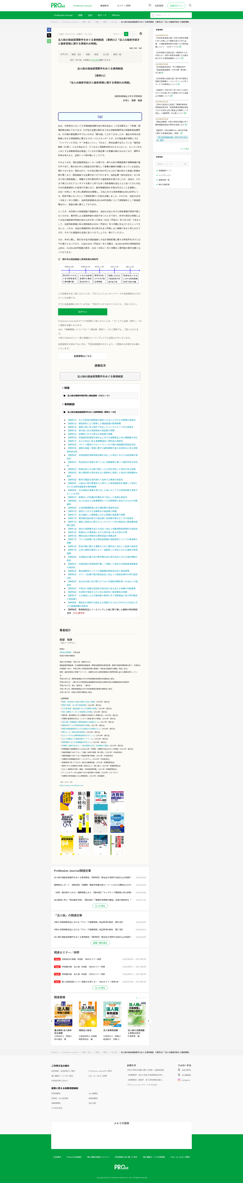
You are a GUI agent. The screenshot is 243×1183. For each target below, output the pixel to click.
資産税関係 (93, 1098)
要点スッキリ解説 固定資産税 (73, 732)
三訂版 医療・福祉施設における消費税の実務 (79, 708)
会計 (90, 15)
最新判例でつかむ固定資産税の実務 (75, 725)
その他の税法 (56, 1108)
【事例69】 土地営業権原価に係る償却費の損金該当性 (93, 507)
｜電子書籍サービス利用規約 (153, 1157)
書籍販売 (104, 5)
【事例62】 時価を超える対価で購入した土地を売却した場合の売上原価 (101, 469)
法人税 (114, 21)
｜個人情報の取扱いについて (97, 1157)
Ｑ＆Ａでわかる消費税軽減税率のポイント (78, 735)
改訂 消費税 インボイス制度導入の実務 (77, 712)
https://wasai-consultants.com (71, 785)
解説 (105, 21)
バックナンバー (165, 175)
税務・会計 (86, 21)
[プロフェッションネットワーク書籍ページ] (83, 854)
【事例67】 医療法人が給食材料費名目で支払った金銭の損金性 (97, 497)
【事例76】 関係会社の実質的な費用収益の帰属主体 (92, 535)
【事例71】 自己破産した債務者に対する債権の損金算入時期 (96, 514)
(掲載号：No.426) (84, 34)
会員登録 (159, 5)
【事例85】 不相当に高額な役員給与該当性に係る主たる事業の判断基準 (101, 588)
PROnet (54, 21)
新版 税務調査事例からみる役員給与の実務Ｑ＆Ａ (81, 728)
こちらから (94, 60)
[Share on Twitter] (49, 36)
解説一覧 (117, 54)
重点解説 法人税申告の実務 (63, 1031)
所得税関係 (55, 1093)
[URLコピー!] (49, 42)
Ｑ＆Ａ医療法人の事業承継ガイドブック (77, 739)
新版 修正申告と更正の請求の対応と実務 (78, 701)
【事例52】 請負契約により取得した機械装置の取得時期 (94, 423)
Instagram (186, 1080)
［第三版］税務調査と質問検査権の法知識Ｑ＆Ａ (80, 722)
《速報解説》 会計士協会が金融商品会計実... (145, 1074)
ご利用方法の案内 (60, 1065)
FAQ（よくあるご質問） (98, 1075)
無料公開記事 (164, 184)
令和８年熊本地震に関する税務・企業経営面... (146, 1070)
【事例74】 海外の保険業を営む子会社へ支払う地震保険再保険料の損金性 (102, 528)
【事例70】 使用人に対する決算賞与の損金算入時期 (92, 511)
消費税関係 (55, 1103)
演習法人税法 (85, 1030)
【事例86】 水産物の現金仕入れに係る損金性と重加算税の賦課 (97, 591)
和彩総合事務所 (65, 652)
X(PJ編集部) (186, 1075)
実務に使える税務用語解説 (64, 1088)
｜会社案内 (56, 1157)
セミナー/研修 (124, 5)
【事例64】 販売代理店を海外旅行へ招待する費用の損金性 (95, 479)
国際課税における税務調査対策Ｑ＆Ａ (76, 742)
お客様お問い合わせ (59, 1080)
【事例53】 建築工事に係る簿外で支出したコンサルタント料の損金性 (100, 426)
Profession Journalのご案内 (100, 1071)
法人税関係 (93, 1093)
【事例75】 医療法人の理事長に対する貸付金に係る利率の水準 (97, 532)
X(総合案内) (186, 1070)
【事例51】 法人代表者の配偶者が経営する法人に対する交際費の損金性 (101, 419)
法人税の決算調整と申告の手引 (136, 1031)
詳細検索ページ (165, 170)
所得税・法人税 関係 (59, 1098)
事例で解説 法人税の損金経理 (74, 705)
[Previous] (51, 1021)
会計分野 (92, 1103)
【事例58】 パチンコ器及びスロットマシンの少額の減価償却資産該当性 (101, 444)
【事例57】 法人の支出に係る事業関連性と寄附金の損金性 (95, 440)
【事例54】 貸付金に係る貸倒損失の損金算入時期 (90, 430)
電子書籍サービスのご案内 (62, 1075)
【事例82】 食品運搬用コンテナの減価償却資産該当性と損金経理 (98, 570)
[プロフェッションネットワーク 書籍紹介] (67, 810)
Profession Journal (82, 5)
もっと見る (100, 905)
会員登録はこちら (83, 356)
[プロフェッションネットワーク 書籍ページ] (83, 832)
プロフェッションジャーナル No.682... (142, 1084)
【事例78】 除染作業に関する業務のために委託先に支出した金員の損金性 (102, 546)
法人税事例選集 (110, 1030)
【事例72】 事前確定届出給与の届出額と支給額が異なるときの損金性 (100, 518)
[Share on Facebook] (49, 31)
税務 (80, 15)
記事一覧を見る (100, 942)
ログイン (82, 311)
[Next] (149, 1021)
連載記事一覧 (164, 179)
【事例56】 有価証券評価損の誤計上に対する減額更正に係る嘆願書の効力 (102, 437)
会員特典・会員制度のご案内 (63, 1071)
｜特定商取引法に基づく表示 (125, 1157)
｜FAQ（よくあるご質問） (180, 1157)
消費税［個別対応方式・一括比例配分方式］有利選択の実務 (85, 745)
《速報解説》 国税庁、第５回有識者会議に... (145, 1079)
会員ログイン (176, 5)
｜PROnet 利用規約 (73, 1157)
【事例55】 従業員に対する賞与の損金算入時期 (89, 433)
